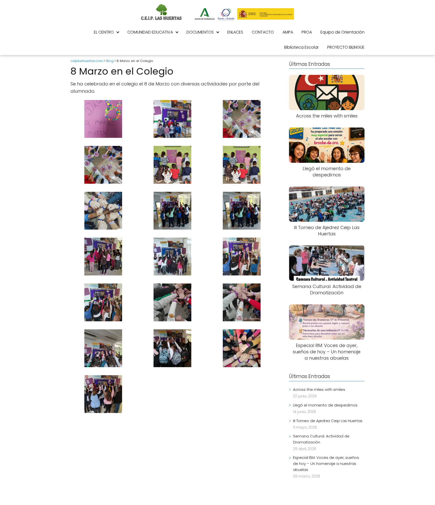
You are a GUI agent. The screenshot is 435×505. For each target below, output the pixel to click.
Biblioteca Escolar (301, 47)
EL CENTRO (104, 32)
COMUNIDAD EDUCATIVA (150, 32)
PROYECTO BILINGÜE (346, 47)
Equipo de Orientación (342, 32)
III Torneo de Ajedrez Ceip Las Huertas (327, 420)
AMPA (287, 32)
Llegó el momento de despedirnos (325, 405)
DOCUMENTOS (200, 32)
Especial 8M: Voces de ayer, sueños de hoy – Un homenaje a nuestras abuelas (326, 463)
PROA (307, 32)
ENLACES (235, 32)
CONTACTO (263, 32)
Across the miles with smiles (319, 389)
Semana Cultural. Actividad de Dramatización (321, 439)
